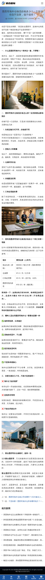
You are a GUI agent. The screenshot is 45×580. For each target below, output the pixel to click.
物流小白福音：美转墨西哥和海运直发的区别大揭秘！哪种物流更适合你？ (23, 560)
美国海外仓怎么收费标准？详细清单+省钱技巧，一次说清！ (23, 515)
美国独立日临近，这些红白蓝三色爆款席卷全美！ (22, 530)
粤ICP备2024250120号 (23, 571)
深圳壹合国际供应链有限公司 (22, 569)
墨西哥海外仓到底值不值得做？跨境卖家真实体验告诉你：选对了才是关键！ (23, 555)
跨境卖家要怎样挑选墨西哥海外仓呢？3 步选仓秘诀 (23, 520)
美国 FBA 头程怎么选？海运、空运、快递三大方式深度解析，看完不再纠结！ (23, 550)
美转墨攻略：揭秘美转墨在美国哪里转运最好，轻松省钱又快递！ (23, 540)
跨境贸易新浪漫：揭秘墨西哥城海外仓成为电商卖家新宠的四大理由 (23, 545)
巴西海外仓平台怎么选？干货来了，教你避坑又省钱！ (23, 535)
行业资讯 (10, 18)
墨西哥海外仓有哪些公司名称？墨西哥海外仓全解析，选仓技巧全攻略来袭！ (23, 525)
